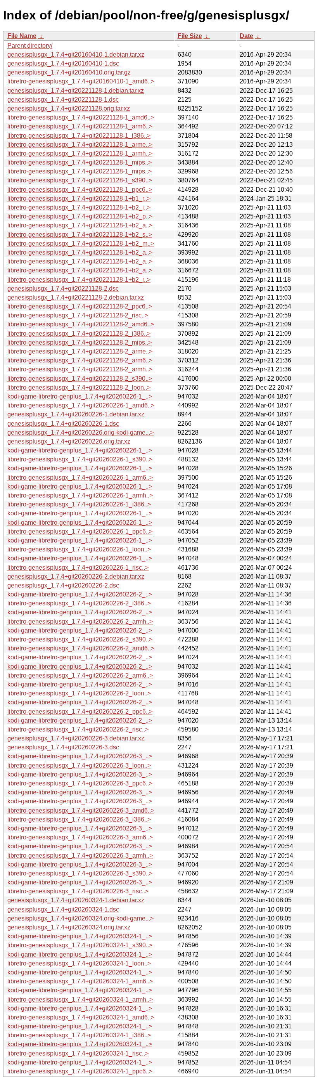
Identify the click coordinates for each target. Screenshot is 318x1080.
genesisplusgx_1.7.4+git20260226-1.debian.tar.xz (75, 414)
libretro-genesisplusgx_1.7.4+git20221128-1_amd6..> (80, 117)
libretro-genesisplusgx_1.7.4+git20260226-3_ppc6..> (79, 783)
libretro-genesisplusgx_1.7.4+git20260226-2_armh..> (80, 621)
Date (246, 36)
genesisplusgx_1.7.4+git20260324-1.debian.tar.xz (75, 900)
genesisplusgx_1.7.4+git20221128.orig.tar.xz (68, 108)
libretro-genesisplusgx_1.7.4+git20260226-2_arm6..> (80, 675)
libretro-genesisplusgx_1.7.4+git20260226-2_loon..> (79, 693)
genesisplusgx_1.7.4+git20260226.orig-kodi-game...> (80, 432)
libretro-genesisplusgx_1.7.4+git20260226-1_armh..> (80, 495)
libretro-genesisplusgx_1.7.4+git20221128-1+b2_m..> (80, 243)
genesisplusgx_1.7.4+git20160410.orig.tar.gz (69, 72)
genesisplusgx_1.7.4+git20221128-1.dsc (63, 99)
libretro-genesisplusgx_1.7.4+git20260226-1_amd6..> (80, 405)
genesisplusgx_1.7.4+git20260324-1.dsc (63, 909)
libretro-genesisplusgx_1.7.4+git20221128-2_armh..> (79, 369)
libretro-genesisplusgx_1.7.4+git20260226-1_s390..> (79, 459)
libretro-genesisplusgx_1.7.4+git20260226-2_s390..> (79, 639)
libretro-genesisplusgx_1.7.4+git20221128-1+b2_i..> (78, 207)
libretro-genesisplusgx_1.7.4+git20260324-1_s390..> (79, 945)
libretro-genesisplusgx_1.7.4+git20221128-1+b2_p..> (79, 216)
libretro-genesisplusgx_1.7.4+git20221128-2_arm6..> (79, 360)
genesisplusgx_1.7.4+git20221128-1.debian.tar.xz (75, 90)
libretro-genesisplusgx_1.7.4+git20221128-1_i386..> (78, 135)
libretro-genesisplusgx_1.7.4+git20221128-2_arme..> (79, 351)
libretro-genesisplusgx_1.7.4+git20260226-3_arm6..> (80, 837)
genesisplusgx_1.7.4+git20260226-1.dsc (63, 423)
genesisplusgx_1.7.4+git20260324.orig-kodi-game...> (80, 918)
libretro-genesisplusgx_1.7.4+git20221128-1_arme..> (79, 144)
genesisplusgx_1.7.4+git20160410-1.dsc (63, 63)
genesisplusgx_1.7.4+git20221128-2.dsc (63, 288)
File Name (21, 36)
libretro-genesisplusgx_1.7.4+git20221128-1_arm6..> (79, 126)
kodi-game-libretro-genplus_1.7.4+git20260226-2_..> (79, 594)
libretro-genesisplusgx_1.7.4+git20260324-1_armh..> (80, 999)
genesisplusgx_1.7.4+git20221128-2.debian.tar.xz (75, 297)
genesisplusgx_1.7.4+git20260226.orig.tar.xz (68, 441)
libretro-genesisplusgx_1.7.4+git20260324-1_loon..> (79, 963)
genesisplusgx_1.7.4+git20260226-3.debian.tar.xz (75, 738)
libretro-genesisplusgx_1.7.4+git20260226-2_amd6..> (80, 648)
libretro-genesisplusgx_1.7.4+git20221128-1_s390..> (79, 180)
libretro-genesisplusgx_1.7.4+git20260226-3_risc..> (78, 891)
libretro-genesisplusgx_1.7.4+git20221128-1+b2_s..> (79, 234)
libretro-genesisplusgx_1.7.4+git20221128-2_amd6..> (80, 324)
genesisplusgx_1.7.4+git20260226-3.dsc (63, 747)
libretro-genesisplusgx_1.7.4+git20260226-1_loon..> (79, 549)
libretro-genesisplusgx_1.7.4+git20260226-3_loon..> (79, 765)
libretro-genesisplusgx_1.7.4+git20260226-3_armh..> (80, 855)
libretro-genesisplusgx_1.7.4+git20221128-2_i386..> (78, 333)
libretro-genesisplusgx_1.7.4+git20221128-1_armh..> (79, 153)
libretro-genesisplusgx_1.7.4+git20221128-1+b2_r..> (78, 279)
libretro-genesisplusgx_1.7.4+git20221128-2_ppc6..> (79, 306)
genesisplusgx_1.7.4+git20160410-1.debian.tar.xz (75, 54)
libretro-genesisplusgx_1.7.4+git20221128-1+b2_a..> (79, 225)
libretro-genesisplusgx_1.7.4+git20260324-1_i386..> (79, 1035)
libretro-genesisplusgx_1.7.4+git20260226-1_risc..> (78, 567)
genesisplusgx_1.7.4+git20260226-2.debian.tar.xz (75, 576)
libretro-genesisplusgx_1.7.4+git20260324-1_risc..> (78, 1053)
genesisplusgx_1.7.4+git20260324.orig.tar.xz (68, 927)
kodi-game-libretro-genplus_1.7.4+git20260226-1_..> (79, 396)
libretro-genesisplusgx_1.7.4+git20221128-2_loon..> (78, 387)
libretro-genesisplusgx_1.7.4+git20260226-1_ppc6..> (79, 531)
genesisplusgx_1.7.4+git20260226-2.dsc (63, 585)
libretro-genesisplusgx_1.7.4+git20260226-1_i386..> (79, 504)
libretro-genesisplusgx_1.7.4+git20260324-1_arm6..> (80, 981)
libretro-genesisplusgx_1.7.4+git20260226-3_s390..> (79, 873)
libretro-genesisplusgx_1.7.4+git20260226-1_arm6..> (80, 477)
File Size (190, 36)
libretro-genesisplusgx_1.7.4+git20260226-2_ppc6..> (79, 711)
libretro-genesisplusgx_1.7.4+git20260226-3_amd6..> (80, 810)
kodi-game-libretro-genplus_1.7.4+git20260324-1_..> (79, 936)
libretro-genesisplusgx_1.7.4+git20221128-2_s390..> (79, 378)
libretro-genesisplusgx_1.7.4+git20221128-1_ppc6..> (79, 189)
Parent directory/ (29, 45)
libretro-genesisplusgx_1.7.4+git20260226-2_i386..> (79, 603)
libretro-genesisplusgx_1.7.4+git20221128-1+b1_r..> (78, 198)
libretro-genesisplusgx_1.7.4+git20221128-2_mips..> (79, 342)
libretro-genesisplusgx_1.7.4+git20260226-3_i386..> (79, 819)
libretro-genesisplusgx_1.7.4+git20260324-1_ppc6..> (79, 1071)
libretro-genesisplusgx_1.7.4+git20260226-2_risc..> (78, 729)
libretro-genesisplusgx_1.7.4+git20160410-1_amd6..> (80, 81)
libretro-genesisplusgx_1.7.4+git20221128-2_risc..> (77, 315)
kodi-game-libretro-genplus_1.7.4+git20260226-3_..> (79, 756)
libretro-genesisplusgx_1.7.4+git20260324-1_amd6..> (80, 1017)
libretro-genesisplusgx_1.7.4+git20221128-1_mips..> (79, 162)
